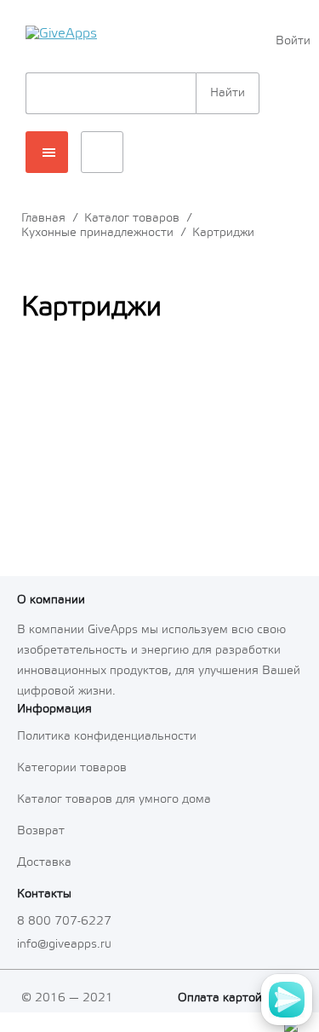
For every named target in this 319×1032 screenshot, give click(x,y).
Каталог (47, 152)
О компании (51, 600)
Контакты (44, 894)
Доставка (44, 863)
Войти (291, 41)
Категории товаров (72, 768)
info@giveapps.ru (64, 944)
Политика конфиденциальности (107, 736)
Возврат (41, 831)
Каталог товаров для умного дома (114, 800)
